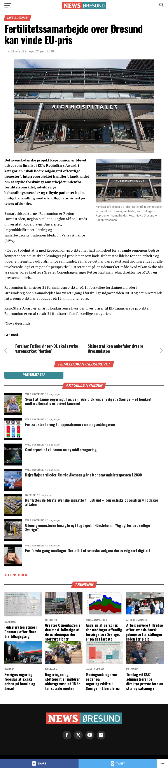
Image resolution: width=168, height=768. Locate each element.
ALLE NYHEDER (15, 575)
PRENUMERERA (34, 374)
